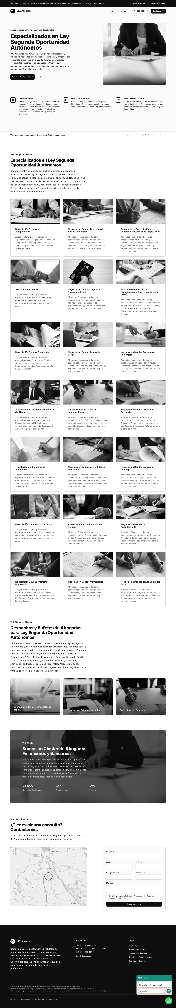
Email (109, 862)
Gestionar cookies (158, 3)
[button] (48, 876)
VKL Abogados (23, 11)
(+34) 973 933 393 (84, 952)
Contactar (157, 11)
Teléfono (140, 862)
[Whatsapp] (168, 1000)
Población (140, 873)
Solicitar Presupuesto (21, 77)
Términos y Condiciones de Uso (142, 957)
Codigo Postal (112, 873)
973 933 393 (142, 11)
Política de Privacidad (133, 896)
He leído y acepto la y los (132, 897)
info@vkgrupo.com (84, 956)
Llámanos (43, 77)
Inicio (112, 11)
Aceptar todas (139, 3)
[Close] (169, 978)
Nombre (110, 852)
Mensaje (110, 883)
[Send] (169, 991)
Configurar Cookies (137, 961)
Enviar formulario (134, 904)
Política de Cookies (137, 949)
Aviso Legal (134, 945)
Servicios (122, 11)
